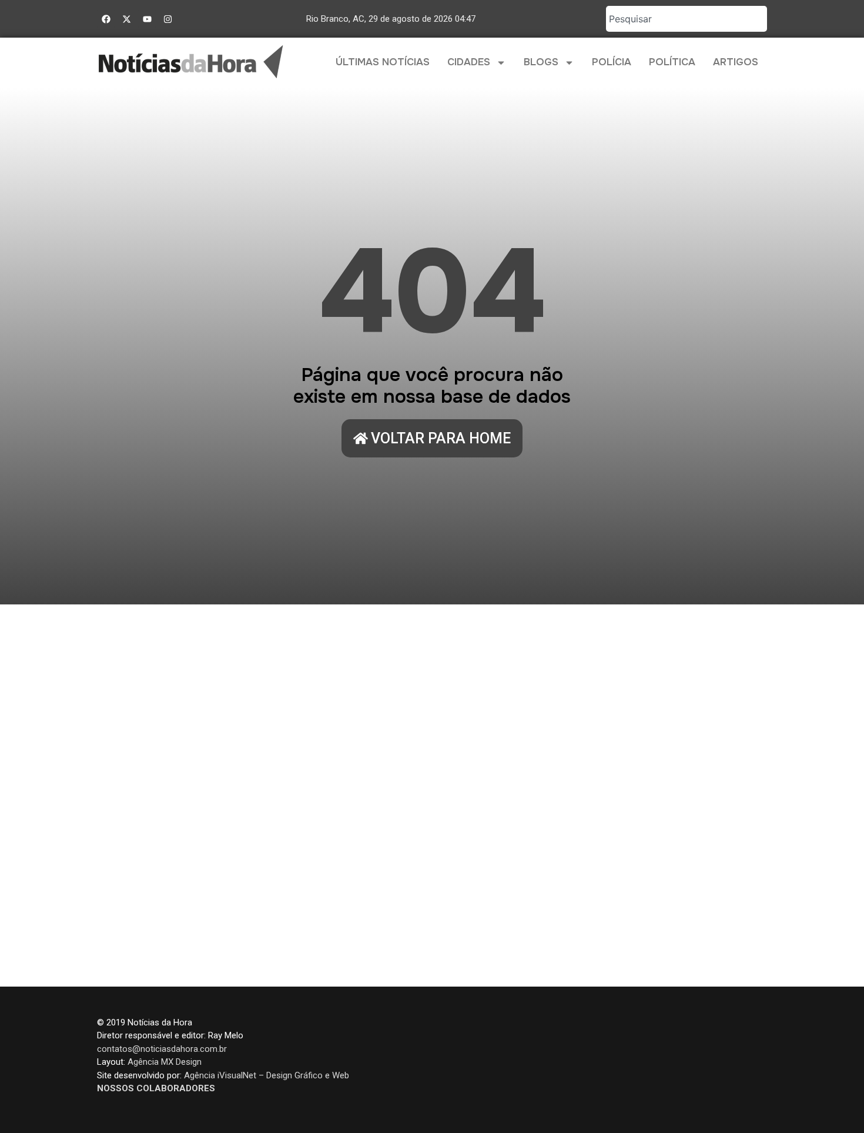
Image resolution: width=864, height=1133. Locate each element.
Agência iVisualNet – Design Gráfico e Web (266, 1075)
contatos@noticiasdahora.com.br (162, 1049)
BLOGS (541, 62)
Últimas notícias (383, 62)
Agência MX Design (165, 1062)
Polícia (611, 62)
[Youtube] (147, 19)
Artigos (735, 62)
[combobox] (686, 19)
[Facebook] (106, 19)
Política (672, 62)
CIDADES (468, 62)
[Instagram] (167, 19)
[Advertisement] (432, 795)
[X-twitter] (126, 19)
